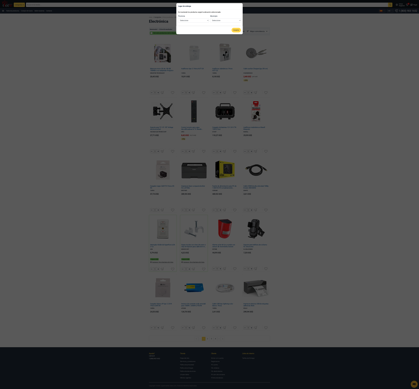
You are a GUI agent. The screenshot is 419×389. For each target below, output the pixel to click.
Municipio (213, 16)
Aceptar (236, 30)
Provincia (181, 16)
